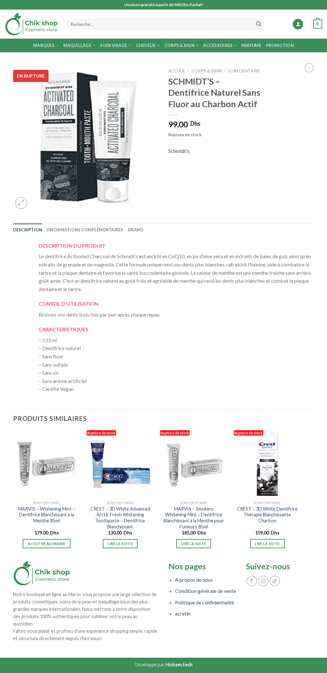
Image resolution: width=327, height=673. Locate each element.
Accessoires (217, 45)
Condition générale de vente (205, 591)
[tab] (27, 229)
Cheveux (146, 45)
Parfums (251, 45)
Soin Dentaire (244, 70)
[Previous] (13, 495)
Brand (135, 229)
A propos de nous (194, 580)
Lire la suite (120, 544)
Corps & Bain (179, 45)
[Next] (300, 495)
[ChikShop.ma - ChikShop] (31, 24)
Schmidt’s (178, 151)
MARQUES (44, 45)
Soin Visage (113, 45)
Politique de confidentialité (204, 602)
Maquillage (77, 45)
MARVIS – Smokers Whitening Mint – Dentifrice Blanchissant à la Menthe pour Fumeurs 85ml (194, 517)
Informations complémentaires (85, 229)
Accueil (177, 70)
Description (27, 229)
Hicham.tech (179, 664)
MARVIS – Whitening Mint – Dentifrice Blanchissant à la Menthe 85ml (46, 514)
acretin (182, 613)
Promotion (280, 45)
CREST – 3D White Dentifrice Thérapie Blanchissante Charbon (267, 514)
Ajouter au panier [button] (46, 544)
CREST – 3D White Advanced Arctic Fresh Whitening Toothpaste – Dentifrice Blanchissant (120, 517)
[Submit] (258, 24)
